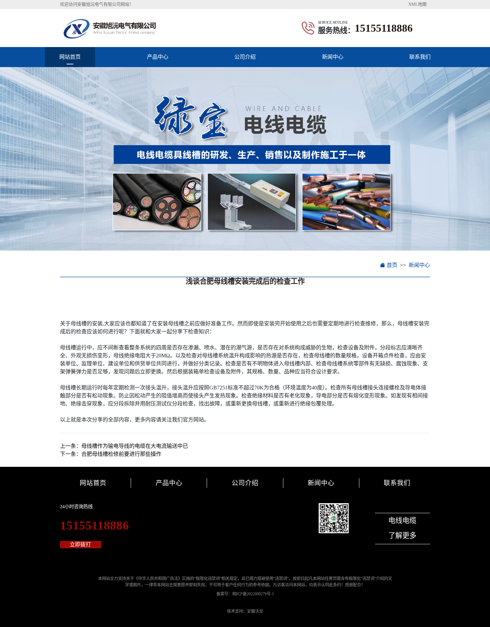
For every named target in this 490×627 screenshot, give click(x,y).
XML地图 (417, 4)
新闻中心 (332, 57)
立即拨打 (80, 544)
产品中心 (157, 57)
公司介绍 (245, 57)
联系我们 (420, 57)
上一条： (124, 446)
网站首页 (70, 57)
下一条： (110, 454)
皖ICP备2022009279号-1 (253, 594)
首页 (391, 265)
